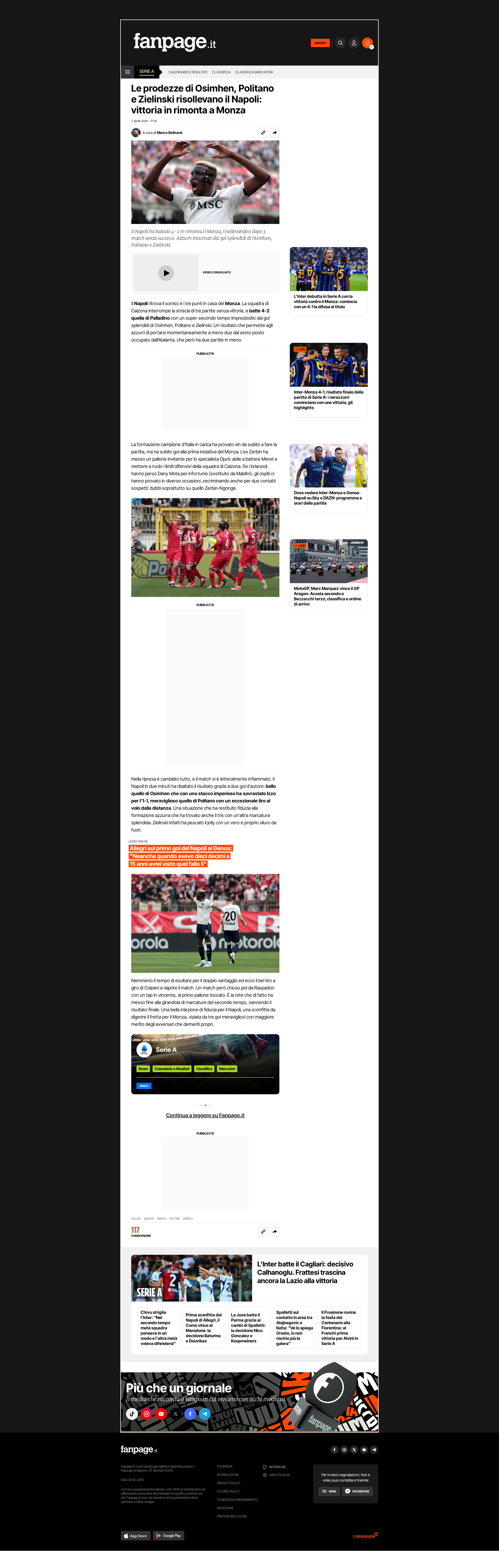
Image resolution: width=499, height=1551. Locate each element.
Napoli (162, 1218)
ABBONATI (320, 42)
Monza (149, 1218)
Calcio (136, 1218)
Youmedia (225, 1466)
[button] (274, 132)
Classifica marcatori (254, 72)
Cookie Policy (228, 1491)
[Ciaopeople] (365, 1537)
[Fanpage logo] (168, 43)
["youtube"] (161, 1414)
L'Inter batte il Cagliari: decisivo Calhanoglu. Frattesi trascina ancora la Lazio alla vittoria (305, 1272)
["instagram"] (147, 1414)
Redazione (225, 1508)
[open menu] (127, 72)
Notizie (175, 1218)
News (143, 1068)
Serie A (146, 71)
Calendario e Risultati (172, 1068)
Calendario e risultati (188, 72)
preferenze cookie (232, 1516)
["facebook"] (190, 1414)
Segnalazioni (228, 1475)
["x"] (176, 1414)
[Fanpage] (139, 1450)
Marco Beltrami (169, 132)
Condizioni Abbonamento (237, 1500)
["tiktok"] (132, 1414)
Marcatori (227, 1068)
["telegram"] (205, 1414)
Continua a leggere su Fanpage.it (205, 1115)
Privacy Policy (228, 1483)
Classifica (221, 72)
